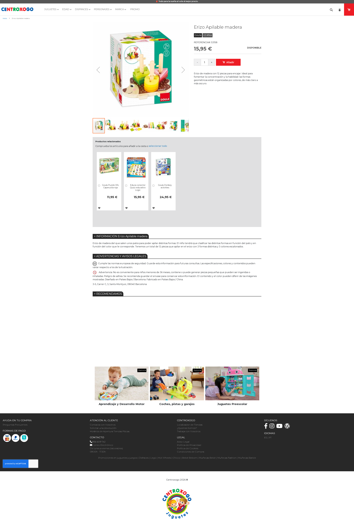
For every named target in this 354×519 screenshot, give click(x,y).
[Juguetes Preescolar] (232, 383)
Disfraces (144, 457)
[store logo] (17, 9)
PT (270, 437)
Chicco (176, 457)
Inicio (5, 18)
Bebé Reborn (189, 457)
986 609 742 (99, 441)
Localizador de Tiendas (189, 424)
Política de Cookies (187, 448)
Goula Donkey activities (165, 186)
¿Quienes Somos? (187, 428)
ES (265, 437)
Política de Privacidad (189, 445)
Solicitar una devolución (103, 428)
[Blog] (287, 427)
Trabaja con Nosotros (188, 431)
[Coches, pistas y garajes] (177, 383)
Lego (153, 457)
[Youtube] (280, 427)
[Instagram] (273, 427)
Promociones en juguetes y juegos (117, 457)
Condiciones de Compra (190, 451)
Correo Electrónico (102, 445)
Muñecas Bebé (207, 457)
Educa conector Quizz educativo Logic (138, 187)
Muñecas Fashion (226, 457)
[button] (98, 70)
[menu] (177, 9)
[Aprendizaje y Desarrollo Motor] (122, 383)
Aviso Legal (183, 441)
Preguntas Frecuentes (15, 424)
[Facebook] (266, 427)
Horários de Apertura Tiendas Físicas (109, 431)
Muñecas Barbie (247, 457)
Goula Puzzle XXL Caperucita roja (110, 186)
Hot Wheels (164, 457)
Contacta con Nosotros (102, 424)
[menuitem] (51, 9)
